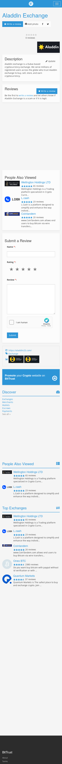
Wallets (6, 405)
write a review (26, 95)
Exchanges (7, 399)
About (5, 758)
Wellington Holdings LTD (36, 182)
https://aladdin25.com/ (20, 350)
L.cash (25, 198)
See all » (6, 414)
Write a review (13, 24)
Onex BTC (19, 561)
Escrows (6, 408)
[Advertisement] (31, 136)
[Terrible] (12, 269)
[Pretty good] (30, 269)
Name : (11, 246)
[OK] (24, 269)
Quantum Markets (24, 576)
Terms (5, 761)
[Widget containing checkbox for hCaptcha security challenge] (29, 322)
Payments (7, 411)
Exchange (13, 353)
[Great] (36, 269)
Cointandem (28, 213)
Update (51, 61)
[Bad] (18, 269)
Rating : (11, 262)
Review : (12, 279)
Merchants (7, 402)
